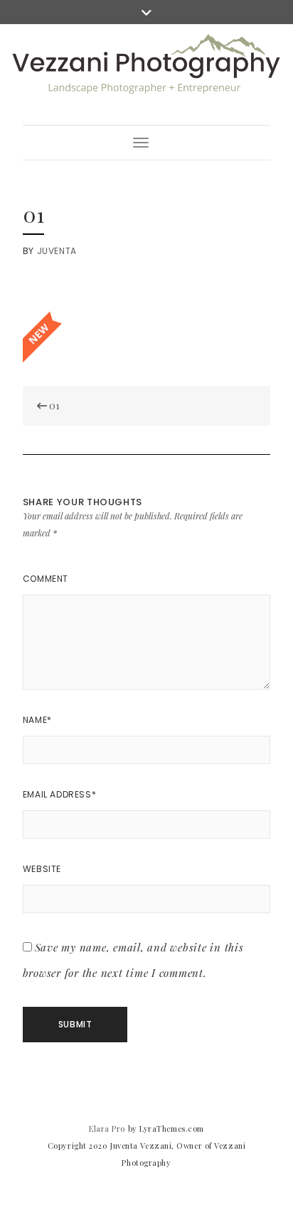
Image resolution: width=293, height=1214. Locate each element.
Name (37, 720)
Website (42, 869)
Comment (45, 579)
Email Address (59, 794)
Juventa (57, 251)
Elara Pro (107, 1128)
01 (53, 405)
